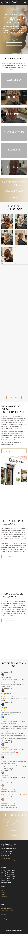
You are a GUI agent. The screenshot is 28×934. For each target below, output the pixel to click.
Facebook (14, 835)
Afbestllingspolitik (6, 908)
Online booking (14, 39)
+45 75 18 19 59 (14, 44)
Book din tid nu (14, 197)
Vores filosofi (10, 620)
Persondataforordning (7, 910)
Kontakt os (4, 896)
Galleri (3, 894)
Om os (3, 890)
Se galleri (14, 397)
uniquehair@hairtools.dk (8, 861)
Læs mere (8, 556)
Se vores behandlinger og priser (13, 450)
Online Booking (5, 898)
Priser (3, 892)
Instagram (14, 830)
